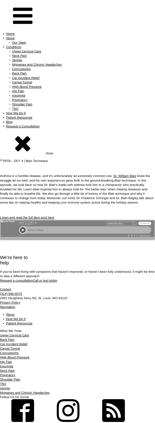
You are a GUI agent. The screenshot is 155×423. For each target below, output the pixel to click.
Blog (9, 122)
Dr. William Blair (124, 176)
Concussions (21, 69)
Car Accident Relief (26, 78)
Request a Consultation (23, 126)
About (10, 38)
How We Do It (16, 113)
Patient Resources (19, 117)
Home (10, 33)
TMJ (15, 108)
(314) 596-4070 (11, 293)
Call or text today (45, 280)
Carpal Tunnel (22, 82)
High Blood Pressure (27, 86)
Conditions (13, 47)
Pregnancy (20, 100)
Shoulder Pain (22, 104)
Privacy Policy (10, 302)
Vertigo (17, 60)
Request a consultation (16, 280)
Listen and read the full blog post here (27, 217)
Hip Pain (18, 91)
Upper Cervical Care (26, 51)
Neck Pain (19, 55)
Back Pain (19, 73)
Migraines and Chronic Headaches (37, 64)
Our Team (19, 42)
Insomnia (18, 95)
